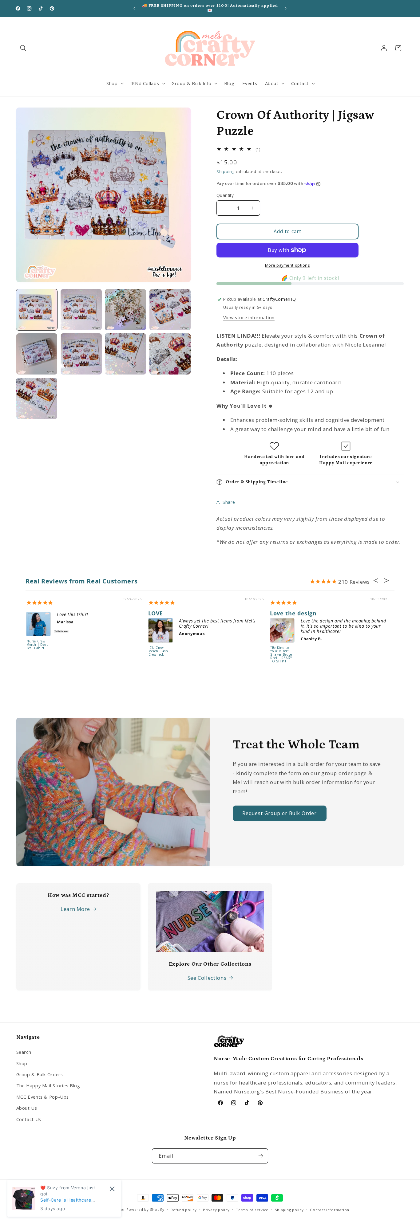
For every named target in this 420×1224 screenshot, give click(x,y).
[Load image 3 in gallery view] (125, 309)
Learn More (75, 908)
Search (23, 1052)
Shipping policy (289, 1209)
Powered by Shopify (145, 1209)
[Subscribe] (261, 1155)
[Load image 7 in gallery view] (125, 354)
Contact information (329, 1209)
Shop (22, 1063)
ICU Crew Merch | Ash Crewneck (158, 651)
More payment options (287, 265)
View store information (249, 317)
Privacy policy (216, 1209)
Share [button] (229, 502)
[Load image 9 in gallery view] (36, 398)
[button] (23, 48)
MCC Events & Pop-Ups (42, 1097)
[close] (112, 1189)
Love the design (293, 613)
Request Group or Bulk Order (279, 813)
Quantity (225, 195)
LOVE (155, 613)
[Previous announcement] (134, 8)
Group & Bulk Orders (39, 1074)
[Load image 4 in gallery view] (170, 309)
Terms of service (252, 1209)
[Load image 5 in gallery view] (36, 354)
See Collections (207, 977)
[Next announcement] (285, 8)
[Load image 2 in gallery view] (81, 309)
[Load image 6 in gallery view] (81, 354)
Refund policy (184, 1209)
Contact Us (28, 1119)
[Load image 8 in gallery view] (170, 354)
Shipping (225, 171)
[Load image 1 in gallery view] (36, 309)
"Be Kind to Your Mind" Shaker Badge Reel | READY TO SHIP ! (281, 654)
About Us (26, 1108)
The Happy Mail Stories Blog (48, 1085)
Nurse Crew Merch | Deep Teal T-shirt (37, 645)
